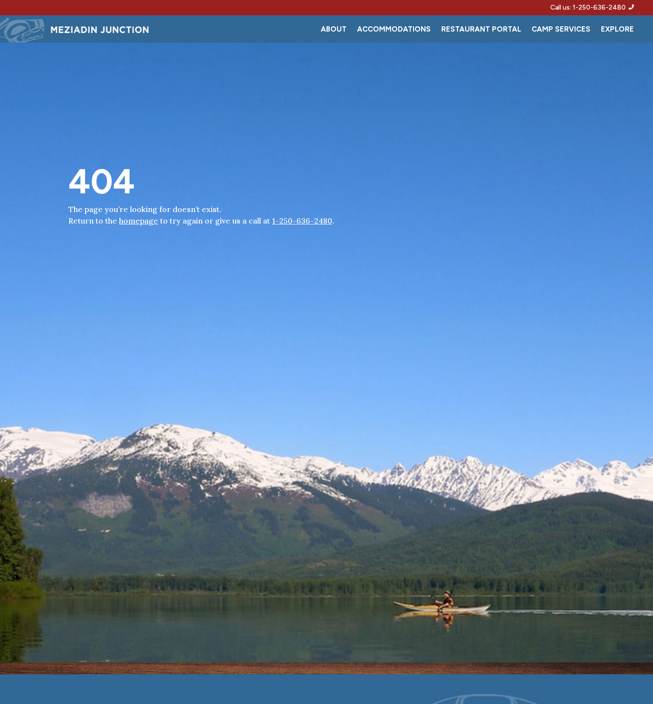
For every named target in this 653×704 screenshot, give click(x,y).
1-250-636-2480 (302, 220)
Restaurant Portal (481, 30)
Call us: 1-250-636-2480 (589, 7)
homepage (138, 220)
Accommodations (394, 30)
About (334, 30)
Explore (617, 30)
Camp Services (561, 30)
